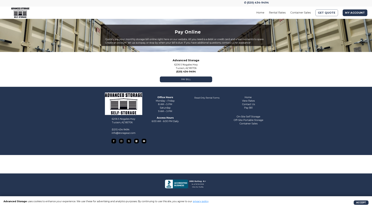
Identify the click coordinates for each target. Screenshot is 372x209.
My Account (355, 12)
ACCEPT (361, 202)
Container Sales (300, 12)
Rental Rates (277, 12)
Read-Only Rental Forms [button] (206, 98)
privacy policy (200, 201)
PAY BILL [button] (186, 79)
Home (260, 12)
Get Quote (327, 12)
